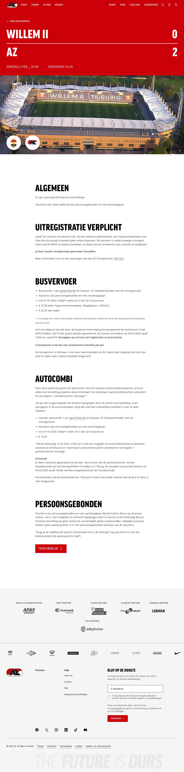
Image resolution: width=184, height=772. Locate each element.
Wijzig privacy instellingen (75, 694)
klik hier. (119, 258)
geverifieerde (68, 290)
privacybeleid (117, 708)
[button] (24, 5)
